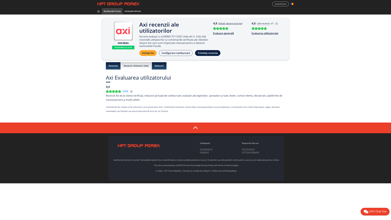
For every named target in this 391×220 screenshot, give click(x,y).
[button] (292, 4)
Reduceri (159, 65)
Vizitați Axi (148, 53)
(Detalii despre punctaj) (230, 23)
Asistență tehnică (132, 11)
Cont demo (123, 42)
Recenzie (113, 65)
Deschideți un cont (123, 47)
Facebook (204, 152)
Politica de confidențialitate (224, 170)
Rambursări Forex (112, 11)
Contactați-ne (206, 149)
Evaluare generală (223, 33)
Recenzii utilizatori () (136, 65)
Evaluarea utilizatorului (265, 33)
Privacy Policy (207, 165)
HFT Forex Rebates (250, 152)
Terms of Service (225, 165)
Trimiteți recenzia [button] (208, 53)
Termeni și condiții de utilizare (196, 170)
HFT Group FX (248, 149)
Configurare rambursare (176, 53)
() (265, 23)
